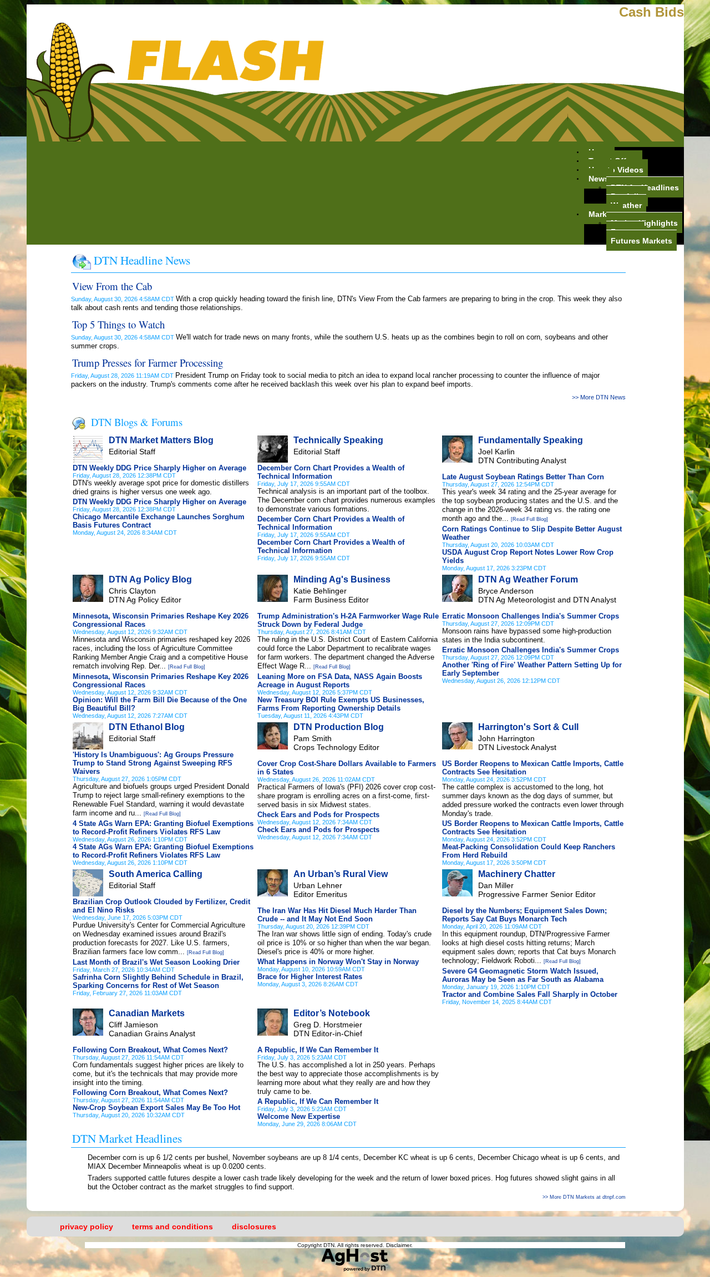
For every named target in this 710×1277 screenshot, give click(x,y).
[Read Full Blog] (529, 519)
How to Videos (616, 169)
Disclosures (254, 1226)
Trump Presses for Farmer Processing (147, 362)
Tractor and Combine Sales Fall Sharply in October (529, 994)
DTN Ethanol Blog (147, 727)
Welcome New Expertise (298, 1116)
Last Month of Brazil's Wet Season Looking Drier (156, 962)
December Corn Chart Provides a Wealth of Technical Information (330, 472)
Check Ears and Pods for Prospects (318, 814)
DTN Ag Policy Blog (150, 579)
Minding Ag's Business (341, 579)
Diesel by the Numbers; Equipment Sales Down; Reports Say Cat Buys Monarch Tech (524, 914)
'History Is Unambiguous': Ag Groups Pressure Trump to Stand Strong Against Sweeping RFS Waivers (153, 763)
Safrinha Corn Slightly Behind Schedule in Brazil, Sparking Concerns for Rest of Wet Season (158, 981)
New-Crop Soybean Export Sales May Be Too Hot (156, 1107)
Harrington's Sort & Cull (528, 727)
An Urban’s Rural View (340, 874)
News (599, 178)
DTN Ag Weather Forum (528, 579)
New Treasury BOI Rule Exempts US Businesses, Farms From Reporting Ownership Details (340, 704)
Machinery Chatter (516, 874)
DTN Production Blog (338, 727)
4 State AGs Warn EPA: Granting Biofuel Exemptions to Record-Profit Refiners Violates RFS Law (163, 827)
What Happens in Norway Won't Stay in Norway (338, 961)
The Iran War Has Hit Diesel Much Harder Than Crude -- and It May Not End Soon (337, 914)
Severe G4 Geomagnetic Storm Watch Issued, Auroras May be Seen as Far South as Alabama (523, 975)
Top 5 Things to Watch (118, 324)
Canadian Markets (147, 1013)
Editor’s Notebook (331, 1013)
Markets (603, 213)
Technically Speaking (338, 440)
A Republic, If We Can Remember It (317, 1050)
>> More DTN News (599, 397)
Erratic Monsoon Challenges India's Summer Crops (530, 616)
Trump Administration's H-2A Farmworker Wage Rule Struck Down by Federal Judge (348, 620)
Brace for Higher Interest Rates (309, 976)
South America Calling (155, 874)
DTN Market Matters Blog (161, 440)
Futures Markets (641, 240)
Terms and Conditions (172, 1226)
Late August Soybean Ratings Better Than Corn (523, 477)
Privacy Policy (86, 1226)
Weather (626, 204)
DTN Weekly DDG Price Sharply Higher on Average (159, 468)
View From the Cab (112, 286)
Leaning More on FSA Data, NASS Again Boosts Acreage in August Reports (339, 680)
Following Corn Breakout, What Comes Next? (150, 1050)
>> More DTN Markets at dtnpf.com (584, 1197)
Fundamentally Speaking (530, 440)
